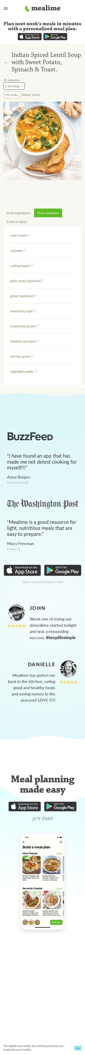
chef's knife (18, 235)
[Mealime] (42, 9)
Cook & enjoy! (17, 221)
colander (16, 250)
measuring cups (21, 310)
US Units (11, 94)
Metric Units (31, 94)
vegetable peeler (22, 371)
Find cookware (48, 212)
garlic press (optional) (25, 280)
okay (78, 1048)
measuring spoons (23, 326)
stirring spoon (20, 356)
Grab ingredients (19, 212)
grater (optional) (21, 295)
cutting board (20, 265)
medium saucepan (23, 341)
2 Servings (12, 86)
